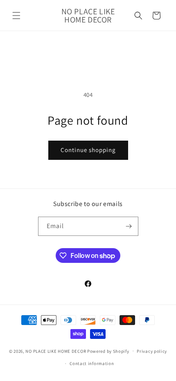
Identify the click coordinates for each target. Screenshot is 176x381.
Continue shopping (88, 150)
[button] (16, 16)
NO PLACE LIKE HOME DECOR (55, 351)
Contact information (92, 363)
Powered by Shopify (108, 351)
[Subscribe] (129, 226)
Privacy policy (152, 351)
